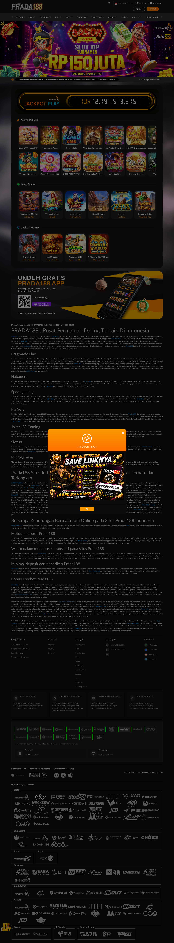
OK (87, 509)
